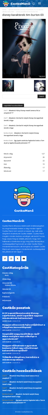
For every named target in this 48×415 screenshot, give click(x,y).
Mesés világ (7, 321)
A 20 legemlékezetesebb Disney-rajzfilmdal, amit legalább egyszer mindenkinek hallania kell (22, 315)
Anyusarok (7, 330)
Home (4, 10)
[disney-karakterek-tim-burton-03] (24, 78)
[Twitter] (17, 258)
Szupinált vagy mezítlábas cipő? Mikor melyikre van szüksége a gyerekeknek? (21, 336)
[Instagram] (11, 258)
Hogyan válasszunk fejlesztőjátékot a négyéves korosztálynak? (23, 326)
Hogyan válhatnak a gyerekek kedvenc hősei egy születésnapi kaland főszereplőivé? (20, 348)
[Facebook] (4, 258)
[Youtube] (23, 258)
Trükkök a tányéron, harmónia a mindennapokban (20, 358)
